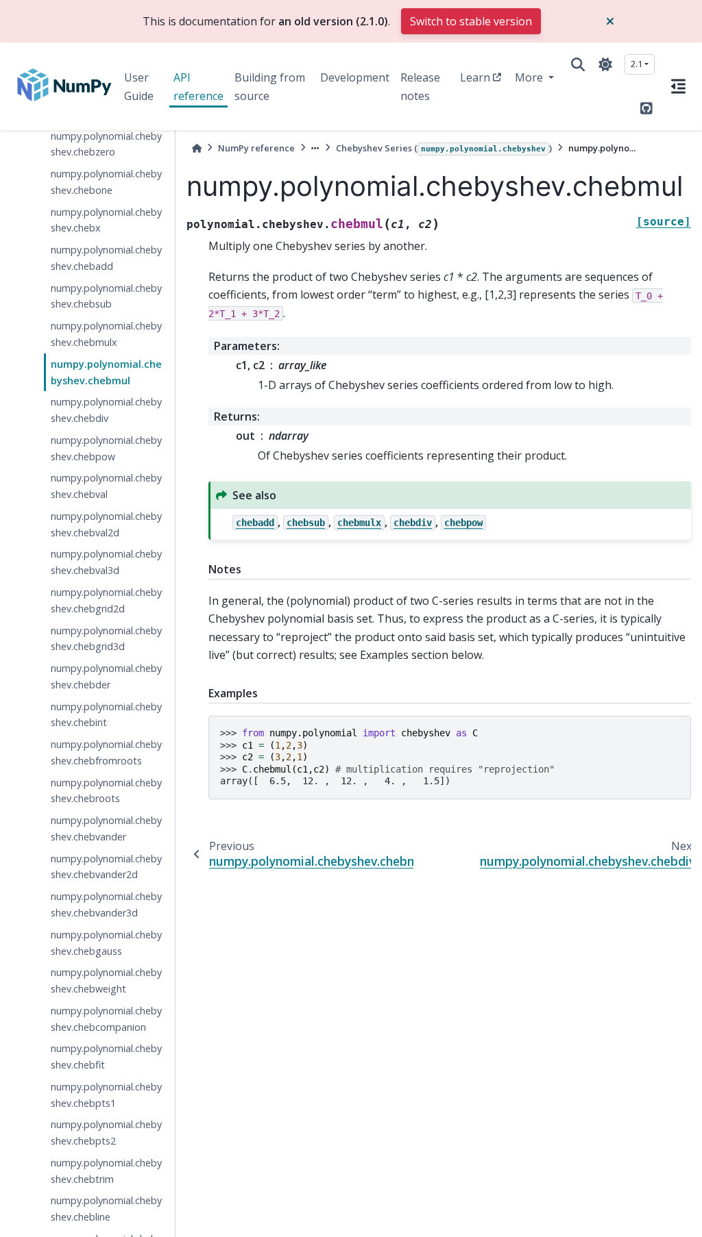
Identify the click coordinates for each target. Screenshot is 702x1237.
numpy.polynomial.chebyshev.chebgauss (106, 943)
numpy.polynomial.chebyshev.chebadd (106, 258)
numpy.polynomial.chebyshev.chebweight (106, 980)
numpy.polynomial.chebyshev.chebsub (106, 296)
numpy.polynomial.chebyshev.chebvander (106, 828)
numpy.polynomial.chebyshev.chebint (106, 714)
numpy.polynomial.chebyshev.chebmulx (106, 334)
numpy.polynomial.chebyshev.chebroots (106, 790)
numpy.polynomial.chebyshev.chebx (106, 220)
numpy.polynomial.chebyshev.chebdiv (106, 410)
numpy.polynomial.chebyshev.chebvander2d (106, 867)
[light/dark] (605, 64)
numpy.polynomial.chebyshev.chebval (106, 486)
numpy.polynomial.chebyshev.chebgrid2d (106, 600)
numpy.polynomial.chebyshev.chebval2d (106, 524)
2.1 (636, 64)
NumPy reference (256, 148)
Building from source (269, 86)
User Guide (139, 86)
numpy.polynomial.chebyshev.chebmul (106, 372)
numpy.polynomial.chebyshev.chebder (106, 676)
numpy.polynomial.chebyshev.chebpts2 (106, 1132)
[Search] (578, 64)
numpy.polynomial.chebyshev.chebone (106, 182)
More (530, 77)
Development (354, 77)
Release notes (420, 86)
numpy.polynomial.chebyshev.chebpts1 (106, 1095)
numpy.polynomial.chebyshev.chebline (106, 1208)
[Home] (197, 148)
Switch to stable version (471, 21)
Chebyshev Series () (444, 148)
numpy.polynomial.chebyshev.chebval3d (106, 562)
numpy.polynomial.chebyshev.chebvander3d (106, 904)
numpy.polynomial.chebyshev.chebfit (106, 1056)
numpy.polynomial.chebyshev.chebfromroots (106, 752)
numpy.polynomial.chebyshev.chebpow (106, 448)
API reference (198, 86)
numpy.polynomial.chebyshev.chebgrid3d (106, 638)
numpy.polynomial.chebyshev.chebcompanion (106, 1019)
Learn (475, 77)
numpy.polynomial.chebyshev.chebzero (106, 144)
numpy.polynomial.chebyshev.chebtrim (106, 1171)
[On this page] (678, 86)
